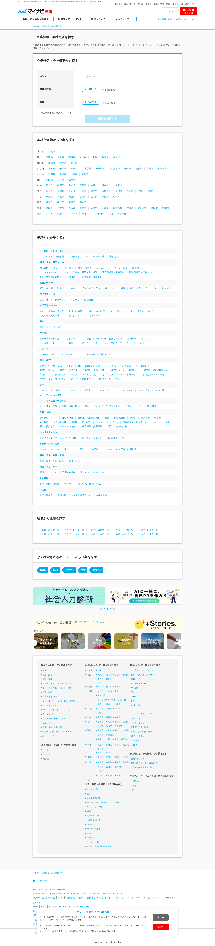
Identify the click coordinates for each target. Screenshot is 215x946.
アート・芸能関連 (147, 406)
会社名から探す (137, 759)
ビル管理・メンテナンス (52, 343)
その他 (43, 489)
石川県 (60, 180)
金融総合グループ (48, 418)
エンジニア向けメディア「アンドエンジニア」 (157, 898)
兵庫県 (83, 191)
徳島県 (49, 202)
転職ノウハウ (98, 19)
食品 (42, 311)
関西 (168, 4)
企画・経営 (47, 675)
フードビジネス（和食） (52, 395)
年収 (61, 898)
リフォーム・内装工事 (114, 449)
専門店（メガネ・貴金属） (84, 374)
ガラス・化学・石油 (90, 288)
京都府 (60, 191)
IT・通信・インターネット (53, 251)
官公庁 (67, 484)
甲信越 (148, 4)
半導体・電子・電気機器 (85, 272)
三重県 (83, 185)
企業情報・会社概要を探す (52, 26)
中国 (174, 4)
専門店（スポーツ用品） (154, 374)
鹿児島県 (117, 208)
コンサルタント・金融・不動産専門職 (59, 701)
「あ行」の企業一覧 (49, 530)
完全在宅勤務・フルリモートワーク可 (103, 802)
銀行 (107, 418)
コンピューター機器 (63, 268)
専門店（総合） (47, 370)
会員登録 (188, 11)
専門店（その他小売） (82, 379)
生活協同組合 (46, 495)
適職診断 (71, 898)
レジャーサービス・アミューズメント (58, 354)
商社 (42, 321)
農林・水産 (101, 495)
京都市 (118, 191)
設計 (82, 449)
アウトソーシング (73, 338)
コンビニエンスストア (89, 366)
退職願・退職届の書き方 (44, 898)
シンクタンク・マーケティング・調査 (58, 438)
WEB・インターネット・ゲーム (56, 710)
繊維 (123, 288)
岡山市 (105, 196)
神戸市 (150, 191)
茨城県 (51, 163)
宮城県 (71, 157)
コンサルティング (48, 432)
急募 (89, 794)
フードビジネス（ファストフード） (115, 390)
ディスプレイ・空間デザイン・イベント (113, 406)
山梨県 (62, 174)
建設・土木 (69, 449)
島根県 (60, 196)
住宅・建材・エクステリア (53, 299)
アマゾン (69, 570)
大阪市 (130, 191)
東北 (125, 4)
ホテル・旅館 (88, 354)
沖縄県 (130, 208)
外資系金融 (67, 418)
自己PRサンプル (80, 893)
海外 (193, 4)
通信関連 (113, 256)
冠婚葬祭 (131, 338)
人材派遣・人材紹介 (49, 338)
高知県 (83, 202)
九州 (187, 4)
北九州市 (142, 208)
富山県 (49, 180)
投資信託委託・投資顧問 (65, 422)
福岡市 (154, 208)
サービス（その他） (137, 343)
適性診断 (107, 893)
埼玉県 (51, 168)
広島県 (83, 196)
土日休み (135, 781)
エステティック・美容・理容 (83, 343)
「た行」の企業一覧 (123, 530)
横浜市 (139, 168)
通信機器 (70, 277)
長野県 (74, 174)
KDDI (56, 570)
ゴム (155, 288)
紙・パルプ (110, 288)
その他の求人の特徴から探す (99, 846)
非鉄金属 (70, 288)
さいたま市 (114, 168)
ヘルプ (193, 19)
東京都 (87, 168)
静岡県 (60, 185)
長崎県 (71, 208)
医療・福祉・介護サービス (109, 338)
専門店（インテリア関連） (53, 379)
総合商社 (44, 327)
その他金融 (121, 426)
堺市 (140, 191)
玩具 (89, 311)
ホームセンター (144, 366)
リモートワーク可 (94, 807)
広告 (87, 406)
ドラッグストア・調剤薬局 (118, 366)
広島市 (116, 196)
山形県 (94, 157)
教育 (89, 338)
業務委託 (46, 759)
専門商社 (57, 327)
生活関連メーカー (48, 305)
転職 (36, 906)
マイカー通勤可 (93, 829)
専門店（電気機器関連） (156, 370)
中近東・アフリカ (117, 213)
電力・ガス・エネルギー (92, 472)
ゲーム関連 (98, 256)
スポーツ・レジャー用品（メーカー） (135, 311)
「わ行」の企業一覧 (148, 534)
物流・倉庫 (74, 461)
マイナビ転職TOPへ (44, 881)
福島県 (105, 157)
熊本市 (165, 208)
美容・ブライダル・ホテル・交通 (57, 688)
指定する (92, 89)
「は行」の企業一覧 (49, 534)
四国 (181, 4)
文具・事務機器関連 (49, 315)
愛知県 (71, 185)
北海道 (117, 4)
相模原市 (162, 168)
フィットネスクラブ (112, 343)
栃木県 (62, 163)
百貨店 (43, 366)
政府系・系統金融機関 (89, 418)
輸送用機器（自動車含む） (142, 272)
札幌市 (51, 151)
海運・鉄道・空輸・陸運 (52, 461)
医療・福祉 (47, 692)
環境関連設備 (68, 472)
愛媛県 (71, 202)
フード (43, 384)
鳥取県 (49, 196)
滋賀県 (49, 191)
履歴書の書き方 (41, 893)
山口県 (94, 196)
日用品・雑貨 (75, 311)
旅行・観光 (105, 354)
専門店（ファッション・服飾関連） (119, 374)
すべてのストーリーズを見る (91, 622)
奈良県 (94, 191)
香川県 (60, 202)
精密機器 (136, 268)
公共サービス (48, 736)
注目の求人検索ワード (80, 906)
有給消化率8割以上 (95, 798)
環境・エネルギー (48, 466)
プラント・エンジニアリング (54, 272)
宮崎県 (105, 208)
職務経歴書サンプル (60, 893)
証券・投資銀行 (47, 426)
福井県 (71, 180)
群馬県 (74, 163)
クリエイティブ (49, 705)
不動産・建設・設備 (49, 443)
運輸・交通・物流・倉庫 (52, 455)
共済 (109, 426)
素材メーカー (46, 282)
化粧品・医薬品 (56, 311)
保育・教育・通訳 (50, 696)
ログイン (172, 11)
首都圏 (140, 4)
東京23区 (75, 168)
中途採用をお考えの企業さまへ (172, 19)
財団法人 (97, 570)
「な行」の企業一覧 (148, 530)
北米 (59, 213)
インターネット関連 (78, 256)
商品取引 (86, 422)
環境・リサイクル (48, 472)
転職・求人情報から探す (36, 19)
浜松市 (105, 185)
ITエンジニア (48, 714)
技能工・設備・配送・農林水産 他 (57, 732)
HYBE (43, 570)
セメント (166, 288)
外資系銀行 (119, 418)
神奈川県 (100, 168)
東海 (162, 4)
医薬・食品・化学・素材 (53, 727)
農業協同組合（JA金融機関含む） (74, 495)
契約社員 (46, 754)
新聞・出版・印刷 (71, 406)
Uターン (118, 893)
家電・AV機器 (85, 268)
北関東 (132, 4)
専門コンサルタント (92, 438)
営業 (45, 670)
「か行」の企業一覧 (74, 530)
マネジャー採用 (93, 842)
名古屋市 (117, 185)
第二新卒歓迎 (92, 789)
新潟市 (85, 174)
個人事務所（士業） (116, 438)
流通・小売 (45, 360)
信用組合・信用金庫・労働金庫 (145, 418)
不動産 (133, 449)
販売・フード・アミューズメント (57, 683)
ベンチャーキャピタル (107, 422)
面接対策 (91, 898)
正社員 (45, 750)
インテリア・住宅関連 (82, 299)
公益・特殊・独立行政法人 (89, 484)
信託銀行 (44, 422)
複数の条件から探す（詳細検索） (145, 763)
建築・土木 (47, 723)
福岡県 (49, 208)
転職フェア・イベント (70, 19)
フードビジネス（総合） (52, 390)
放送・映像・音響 (48, 406)
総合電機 (44, 268)
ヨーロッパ (71, 213)
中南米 (100, 213)
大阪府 (71, 191)
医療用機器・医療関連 (113, 272)
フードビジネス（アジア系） (152, 390)
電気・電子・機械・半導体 (54, 719)
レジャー (44, 348)
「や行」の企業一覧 (99, 534)
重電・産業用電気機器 (51, 277)
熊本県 (83, 208)
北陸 (156, 4)
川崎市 (150, 168)
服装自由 (90, 824)
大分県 (94, 208)
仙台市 (116, 157)
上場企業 (90, 837)
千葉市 (127, 168)
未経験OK (91, 833)
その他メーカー (92, 315)
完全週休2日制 (93, 816)
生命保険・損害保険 (92, 426)
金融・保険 (45, 412)
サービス (44, 333)
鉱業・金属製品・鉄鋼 (51, 288)
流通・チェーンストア (62, 366)
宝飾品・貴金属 (72, 315)
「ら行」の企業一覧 (123, 534)
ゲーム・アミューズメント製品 (111, 268)
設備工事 (93, 449)
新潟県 (51, 174)
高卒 (133, 790)
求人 (44, 906)
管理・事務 (47, 679)
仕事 (81, 898)
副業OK (90, 811)
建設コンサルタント (49, 449)
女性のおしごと (123, 19)
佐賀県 (60, 208)
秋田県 (83, 157)
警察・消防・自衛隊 (49, 484)
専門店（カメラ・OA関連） (125, 370)
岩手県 (60, 157)
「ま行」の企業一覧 (74, 534)
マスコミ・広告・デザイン (53, 400)
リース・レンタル (68, 426)
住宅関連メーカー (48, 294)
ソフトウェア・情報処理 (52, 256)
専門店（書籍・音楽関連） (53, 374)
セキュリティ (147, 338)
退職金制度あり (93, 820)
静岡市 (94, 185)
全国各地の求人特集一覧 (141, 767)
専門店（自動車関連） (96, 370)
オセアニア (87, 213)
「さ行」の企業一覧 (99, 530)
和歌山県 (106, 191)
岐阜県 (49, 185)
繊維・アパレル (104, 311)
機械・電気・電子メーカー (53, 262)
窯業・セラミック (139, 288)
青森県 (49, 157)
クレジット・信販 (161, 422)
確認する (161, 927)
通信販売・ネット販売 (109, 379)
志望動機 (95, 893)
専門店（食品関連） (70, 370)
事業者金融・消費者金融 (135, 422)
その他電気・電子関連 (91, 277)
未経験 (134, 786)
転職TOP (36, 26)
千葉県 (62, 168)
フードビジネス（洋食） (81, 390)
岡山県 (71, 196)
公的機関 (44, 478)
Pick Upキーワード (58, 906)
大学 (83, 570)
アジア (49, 213)
